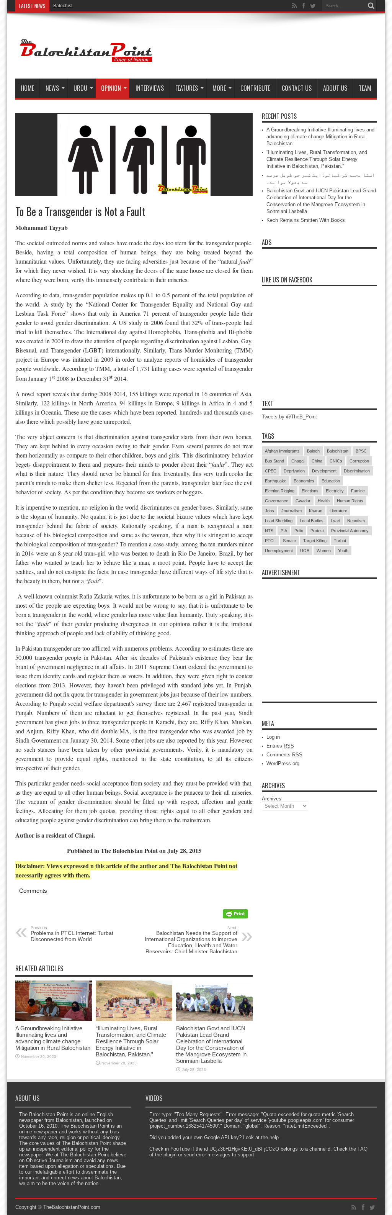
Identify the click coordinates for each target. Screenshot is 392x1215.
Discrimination (357, 471)
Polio (298, 530)
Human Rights (350, 500)
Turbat (340, 540)
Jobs (269, 510)
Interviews (150, 88)
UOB (304, 550)
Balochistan (337, 451)
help (274, 1137)
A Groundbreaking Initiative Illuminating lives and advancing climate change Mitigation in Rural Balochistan (52, 1038)
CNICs (336, 461)
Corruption (359, 461)
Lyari (335, 520)
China (317, 461)
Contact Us (297, 88)
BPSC (361, 451)
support (246, 1155)
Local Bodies (311, 520)
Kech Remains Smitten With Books (305, 220)
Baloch (313, 451)
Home (27, 88)
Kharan (315, 510)
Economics (304, 481)
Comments (284, 755)
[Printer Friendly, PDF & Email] (235, 916)
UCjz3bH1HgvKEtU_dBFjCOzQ (244, 1149)
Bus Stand (274, 461)
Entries (280, 746)
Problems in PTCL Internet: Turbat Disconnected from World (72, 933)
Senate (289, 540)
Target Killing (315, 540)
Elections (310, 491)
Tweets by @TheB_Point (289, 417)
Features (186, 88)
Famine (358, 491)
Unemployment (279, 550)
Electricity (335, 491)
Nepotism (356, 520)
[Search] (371, 5)
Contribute (255, 88)
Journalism (291, 510)
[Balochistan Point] (84, 59)
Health (324, 500)
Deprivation (294, 471)
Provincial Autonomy (350, 530)
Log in (273, 737)
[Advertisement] (319, 631)
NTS (269, 530)
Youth (343, 550)
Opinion (111, 88)
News (52, 88)
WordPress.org (282, 763)
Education (331, 481)
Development (324, 471)
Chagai (297, 461)
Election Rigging (279, 491)
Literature (338, 510)
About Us (335, 88)
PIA (284, 530)
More (219, 88)
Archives (271, 799)
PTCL (270, 540)
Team (365, 88)
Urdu (80, 88)
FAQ (363, 1149)
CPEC (270, 471)
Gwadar (303, 500)
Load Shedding (278, 520)
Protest (317, 530)
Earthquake (275, 481)
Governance (276, 500)
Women (324, 550)
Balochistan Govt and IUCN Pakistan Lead (97, 5)
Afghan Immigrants (282, 451)
